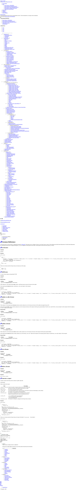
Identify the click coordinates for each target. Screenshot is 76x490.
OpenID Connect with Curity (13, 85)
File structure (9, 208)
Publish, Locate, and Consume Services (13, 63)
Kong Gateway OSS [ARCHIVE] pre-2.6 (11, 7)
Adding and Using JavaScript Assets (15, 136)
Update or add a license (6, 227)
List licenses (4, 225)
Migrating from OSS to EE (9, 47)
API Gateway (7, 467)
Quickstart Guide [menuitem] (8, 51)
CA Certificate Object (10, 163)
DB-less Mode (9, 152)
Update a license (5, 228)
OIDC (10, 101)
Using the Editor (9, 112)
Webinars (6, 464)
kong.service (9, 202)
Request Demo (2, 14)
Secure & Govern (7, 476)
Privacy (6, 487)
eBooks (6, 463)
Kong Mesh (6, 459)
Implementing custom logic (11, 209)
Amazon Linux (7, 42)
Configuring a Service (10, 52)
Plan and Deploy (7, 64)
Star (2, 485)
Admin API (23, 244)
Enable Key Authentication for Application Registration (20, 128)
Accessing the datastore (10, 211)
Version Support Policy (8, 35)
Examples (10, 177)
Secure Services (9, 60)
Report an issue (7, 222)
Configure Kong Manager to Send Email (15, 96)
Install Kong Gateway (8, 469)
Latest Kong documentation (9, 9)
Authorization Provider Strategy (16, 126)
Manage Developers (12, 123)
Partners (6, 454)
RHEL (6, 45)
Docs (3, 4)
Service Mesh (7, 480)
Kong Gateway (4, 237)
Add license (4, 226)
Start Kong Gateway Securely (11, 78)
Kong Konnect (7, 457)
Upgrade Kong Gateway (9, 48)
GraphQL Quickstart (8, 140)
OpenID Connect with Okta (13, 88)
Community (4, 11)
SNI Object (8, 164)
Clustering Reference (8, 190)
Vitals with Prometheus (10, 148)
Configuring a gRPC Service (11, 53)
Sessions (10, 102)
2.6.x (3, 31)
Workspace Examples (12, 171)
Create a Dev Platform (8, 477)
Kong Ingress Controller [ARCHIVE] (11, 8)
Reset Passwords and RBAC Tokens (15, 97)
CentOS (6, 43)
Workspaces (11, 121)
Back (1, 439)
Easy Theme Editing (12, 133)
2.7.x (3, 30)
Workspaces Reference (12, 170)
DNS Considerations (8, 72)
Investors (6, 452)
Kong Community (7, 470)
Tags (7, 157)
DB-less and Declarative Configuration (11, 184)
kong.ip (8, 196)
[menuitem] (39, 3)
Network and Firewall (8, 142)
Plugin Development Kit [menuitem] (10, 191)
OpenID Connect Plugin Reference (14, 92)
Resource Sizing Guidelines (9, 66)
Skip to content (2, 0)
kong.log (8, 197)
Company (6, 449)
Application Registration (14, 125)
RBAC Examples (11, 174)
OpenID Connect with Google (14, 87)
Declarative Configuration (11, 153)
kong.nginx (8, 198)
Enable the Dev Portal (10, 109)
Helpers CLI (9, 138)
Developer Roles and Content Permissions (15, 124)
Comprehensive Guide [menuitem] (9, 56)
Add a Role (10, 104)
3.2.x (3, 27)
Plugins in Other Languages (9, 216)
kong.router (8, 201)
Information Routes (10, 155)
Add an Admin (11, 106)
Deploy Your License (10, 75)
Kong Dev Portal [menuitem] (8, 108)
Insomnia (6, 473)
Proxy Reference (7, 187)
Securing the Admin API (11, 183)
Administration (10, 122)
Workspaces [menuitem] (10, 169)
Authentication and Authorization (11, 82)
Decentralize (7, 475)
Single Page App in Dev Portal (14, 137)
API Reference (11, 176)
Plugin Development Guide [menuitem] (10, 206)
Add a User (10, 105)
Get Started (6, 50)
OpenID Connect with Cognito (14, 90)
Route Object (9, 159)
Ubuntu (6, 46)
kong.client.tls (9, 193)
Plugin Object (9, 161)
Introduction (9, 207)
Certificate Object (9, 162)
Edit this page (9, 220)
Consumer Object (9, 160)
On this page (2, 223)
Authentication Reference (11, 83)
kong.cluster (9, 194)
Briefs (6, 465)
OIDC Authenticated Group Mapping (15, 91)
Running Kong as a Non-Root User (10, 65)
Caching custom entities (10, 213)
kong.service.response (10, 204)
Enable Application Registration (16, 127)
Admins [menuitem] (9, 175)
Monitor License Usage (10, 76)
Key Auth (12, 116)
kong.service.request (10, 203)
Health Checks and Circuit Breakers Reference (12, 189)
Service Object (9, 158)
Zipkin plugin (7, 149)
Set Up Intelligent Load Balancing (12, 61)
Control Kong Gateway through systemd (11, 70)
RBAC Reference (12, 173)
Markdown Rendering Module (14, 134)
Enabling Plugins (9, 54)
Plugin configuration (10, 210)
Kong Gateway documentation (10, 16)
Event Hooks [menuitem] (10, 178)
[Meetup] (0, 483)
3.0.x (3, 29)
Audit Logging (9, 181)
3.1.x (3, 28)
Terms (3, 487)
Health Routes (9, 156)
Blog (5, 466)
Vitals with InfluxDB (10, 147)
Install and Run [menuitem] (6, 38)
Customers (6, 450)
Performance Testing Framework (10, 71)
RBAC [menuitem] (9, 172)
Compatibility (7, 36)
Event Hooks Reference (12, 179)
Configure (5, 81)
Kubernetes (6, 479)
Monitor (5, 143)
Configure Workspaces (12, 98)
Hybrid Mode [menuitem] (8, 67)
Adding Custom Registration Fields (16, 119)
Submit (4, 439)
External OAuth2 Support (15, 129)
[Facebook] (0, 481)
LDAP (10, 100)
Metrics (8, 145)
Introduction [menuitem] (6, 34)
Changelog (6, 37)
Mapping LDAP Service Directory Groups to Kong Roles (16, 107)
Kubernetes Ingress (8, 471)
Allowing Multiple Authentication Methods (14, 93)
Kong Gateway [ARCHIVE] (9, 5)
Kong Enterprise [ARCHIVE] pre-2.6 (11, 6)
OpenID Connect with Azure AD (14, 86)
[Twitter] (0, 482)
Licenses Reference (12, 167)
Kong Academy (5, 12)
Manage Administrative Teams (12, 62)
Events (6, 451)
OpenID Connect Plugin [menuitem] (12, 84)
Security (7, 77)
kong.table (8, 205)
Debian (6, 44)
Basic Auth (10, 99)
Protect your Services (10, 58)
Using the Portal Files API (11, 111)
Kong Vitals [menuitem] (8, 144)
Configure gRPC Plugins (9, 139)
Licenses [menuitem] (7, 74)
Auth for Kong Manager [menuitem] (12, 94)
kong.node (8, 199)
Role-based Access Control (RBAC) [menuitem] (14, 103)
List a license (4, 229)
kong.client (8, 192)
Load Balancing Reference (9, 186)
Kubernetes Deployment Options (10, 69)
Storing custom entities (10, 212)
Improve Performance (10, 59)
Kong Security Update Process (12, 80)
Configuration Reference (9, 185)
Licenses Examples (12, 168)
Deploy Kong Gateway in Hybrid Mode (13, 68)
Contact (6, 455)
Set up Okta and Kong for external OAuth (18, 130)
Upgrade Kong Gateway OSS (9, 49)
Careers (7, 453)
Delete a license (5, 230)
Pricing (6, 461)
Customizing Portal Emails (13, 135)
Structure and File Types (11, 110)
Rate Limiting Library (8, 188)
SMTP (10, 120)
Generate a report (5, 231)
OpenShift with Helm (8, 40)
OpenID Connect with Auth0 (13, 89)
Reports (8, 146)
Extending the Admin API (11, 214)
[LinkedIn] (0, 484)
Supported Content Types (11, 154)
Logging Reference (8, 141)
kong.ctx (8, 195)
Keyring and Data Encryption (11, 79)
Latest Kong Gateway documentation (6, 23)
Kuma (6, 472)
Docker (6, 41)
